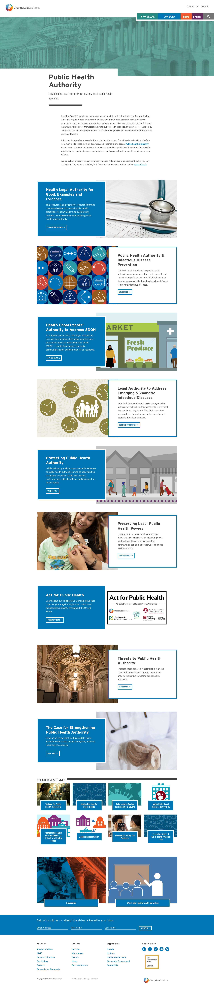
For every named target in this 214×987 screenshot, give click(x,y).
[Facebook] (150, 949)
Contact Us (192, 6)
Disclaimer (94, 979)
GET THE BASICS (124, 556)
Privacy (86, 979)
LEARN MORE (123, 292)
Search (208, 16)
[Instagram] (156, 949)
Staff (39, 953)
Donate (204, 6)
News (186, 16)
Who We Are (148, 16)
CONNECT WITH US (53, 620)
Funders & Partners (116, 957)
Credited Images (77, 979)
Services (76, 949)
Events (197, 16)
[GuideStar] (151, 961)
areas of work (140, 164)
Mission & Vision (45, 949)
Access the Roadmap (55, 227)
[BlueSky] (167, 949)
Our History (42, 961)
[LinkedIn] (144, 949)
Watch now (51, 491)
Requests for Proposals (48, 969)
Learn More (123, 687)
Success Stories (80, 965)
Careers (40, 965)
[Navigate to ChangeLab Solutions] (156, 982)
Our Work (169, 16)
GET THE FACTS (52, 358)
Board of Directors (46, 957)
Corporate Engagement (118, 961)
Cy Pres (111, 953)
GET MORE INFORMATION (127, 425)
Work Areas (77, 953)
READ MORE (51, 753)
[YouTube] (161, 949)
